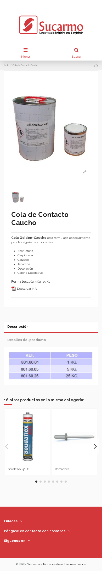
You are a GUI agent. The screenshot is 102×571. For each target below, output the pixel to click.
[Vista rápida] (30, 464)
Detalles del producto (26, 340)
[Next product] (97, 65)
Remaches (62, 469)
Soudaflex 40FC (18, 469)
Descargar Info (26, 288)
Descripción (18, 327)
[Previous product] (95, 65)
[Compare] (24, 464)
